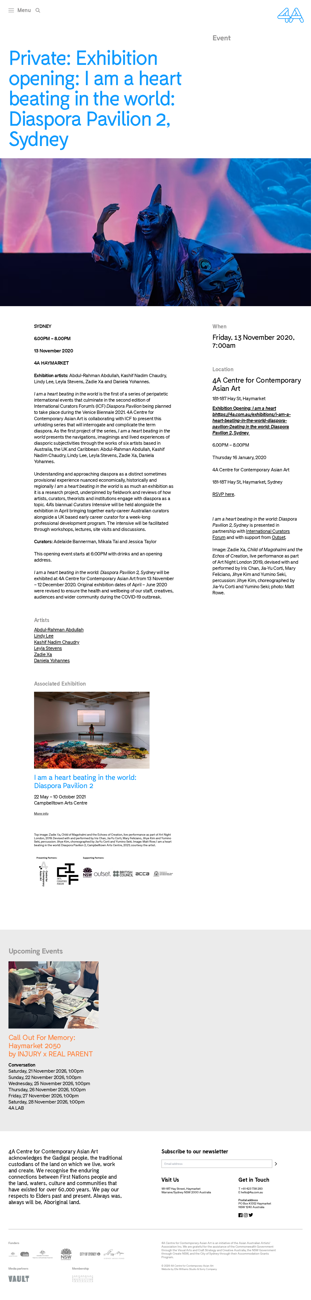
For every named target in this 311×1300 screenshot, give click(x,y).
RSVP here (223, 494)
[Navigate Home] (290, 15)
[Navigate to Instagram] (246, 1215)
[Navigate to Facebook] (240, 1215)
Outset (278, 537)
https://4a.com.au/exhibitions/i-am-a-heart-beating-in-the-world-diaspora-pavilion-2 (251, 420)
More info (41, 813)
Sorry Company (208, 1269)
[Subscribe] (276, 1163)
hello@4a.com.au (252, 1192)
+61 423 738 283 (252, 1189)
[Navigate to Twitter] (251, 1215)
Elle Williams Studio (185, 1269)
